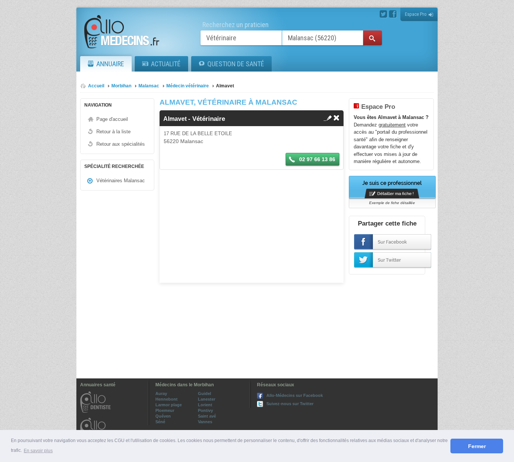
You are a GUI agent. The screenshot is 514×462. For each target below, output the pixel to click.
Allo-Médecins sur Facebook (294, 395)
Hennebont (166, 399)
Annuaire (110, 64)
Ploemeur (164, 410)
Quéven (163, 416)
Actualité (166, 64)
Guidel (204, 393)
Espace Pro (416, 14)
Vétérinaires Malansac (120, 180)
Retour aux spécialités (120, 144)
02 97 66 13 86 (316, 159)
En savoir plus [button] (38, 450)
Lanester (206, 399)
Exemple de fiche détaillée (392, 203)
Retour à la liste (113, 131)
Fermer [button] (477, 446)
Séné (160, 421)
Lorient (205, 405)
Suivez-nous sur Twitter (289, 403)
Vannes (205, 421)
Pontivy (205, 410)
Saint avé (207, 416)
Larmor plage (168, 405)
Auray (161, 393)
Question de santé (235, 64)
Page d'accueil (112, 119)
